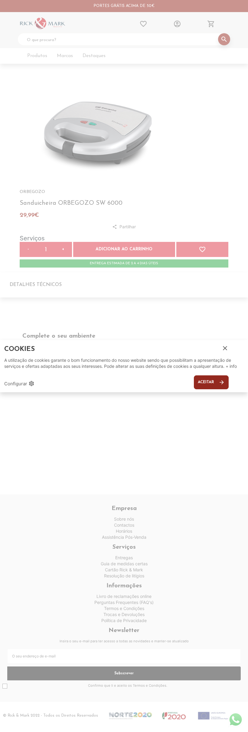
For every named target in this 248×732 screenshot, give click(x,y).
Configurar (19, 383)
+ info (231, 366)
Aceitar (211, 382)
